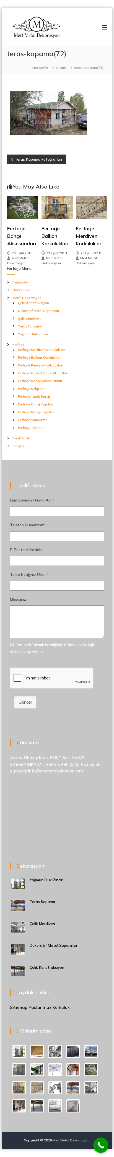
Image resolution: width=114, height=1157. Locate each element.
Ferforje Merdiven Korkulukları (89, 236)
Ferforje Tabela (30, 427)
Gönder (25, 702)
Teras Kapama (30, 326)
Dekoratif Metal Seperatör (38, 311)
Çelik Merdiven (29, 318)
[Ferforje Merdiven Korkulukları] (91, 207)
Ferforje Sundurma (33, 420)
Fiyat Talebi (21, 438)
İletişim (18, 446)
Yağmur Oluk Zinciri (33, 334)
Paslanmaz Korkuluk (49, 1007)
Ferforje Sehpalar (32, 389)
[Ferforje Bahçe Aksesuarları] (22, 207)
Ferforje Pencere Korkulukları (40, 365)
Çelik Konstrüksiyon (33, 303)
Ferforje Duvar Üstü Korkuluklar (42, 373)
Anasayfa (20, 282)
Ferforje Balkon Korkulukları (55, 236)
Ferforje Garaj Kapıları (35, 404)
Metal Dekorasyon (27, 298)
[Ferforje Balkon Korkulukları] (57, 207)
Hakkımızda (22, 290)
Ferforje (18, 345)
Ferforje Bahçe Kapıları (36, 412)
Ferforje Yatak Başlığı (34, 396)
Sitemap (18, 1007)
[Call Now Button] (100, 1145)
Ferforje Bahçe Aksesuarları (40, 381)
